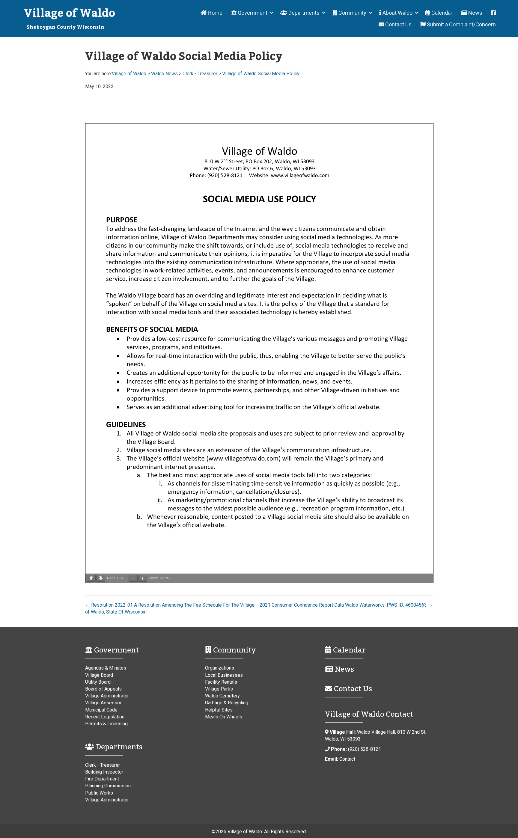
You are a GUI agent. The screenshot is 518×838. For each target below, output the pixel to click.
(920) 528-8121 (364, 749)
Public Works (99, 793)
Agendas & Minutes (105, 668)
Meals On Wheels (223, 717)
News (474, 13)
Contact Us (398, 24)
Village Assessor (103, 703)
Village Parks (219, 689)
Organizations (219, 668)
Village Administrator (107, 696)
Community (351, 13)
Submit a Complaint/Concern (461, 24)
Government (252, 13)
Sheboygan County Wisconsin (65, 27)
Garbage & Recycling (226, 703)
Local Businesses (224, 675)
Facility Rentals (221, 682)
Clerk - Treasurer (102, 765)
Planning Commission (108, 786)
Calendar (441, 13)
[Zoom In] (142, 578)
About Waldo (396, 13)
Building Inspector (104, 772)
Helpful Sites (219, 710)
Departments (303, 13)
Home (214, 13)
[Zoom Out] (133, 578)
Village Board (99, 675)
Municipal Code (101, 710)
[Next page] (100, 578)
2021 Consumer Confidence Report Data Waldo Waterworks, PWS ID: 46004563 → (346, 605)
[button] (271, 13)
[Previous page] (91, 578)
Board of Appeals (103, 689)
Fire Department (102, 779)
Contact (347, 759)
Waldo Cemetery (222, 696)
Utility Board (98, 682)
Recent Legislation (104, 717)
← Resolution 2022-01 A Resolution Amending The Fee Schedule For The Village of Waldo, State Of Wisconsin (170, 608)
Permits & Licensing (106, 724)
